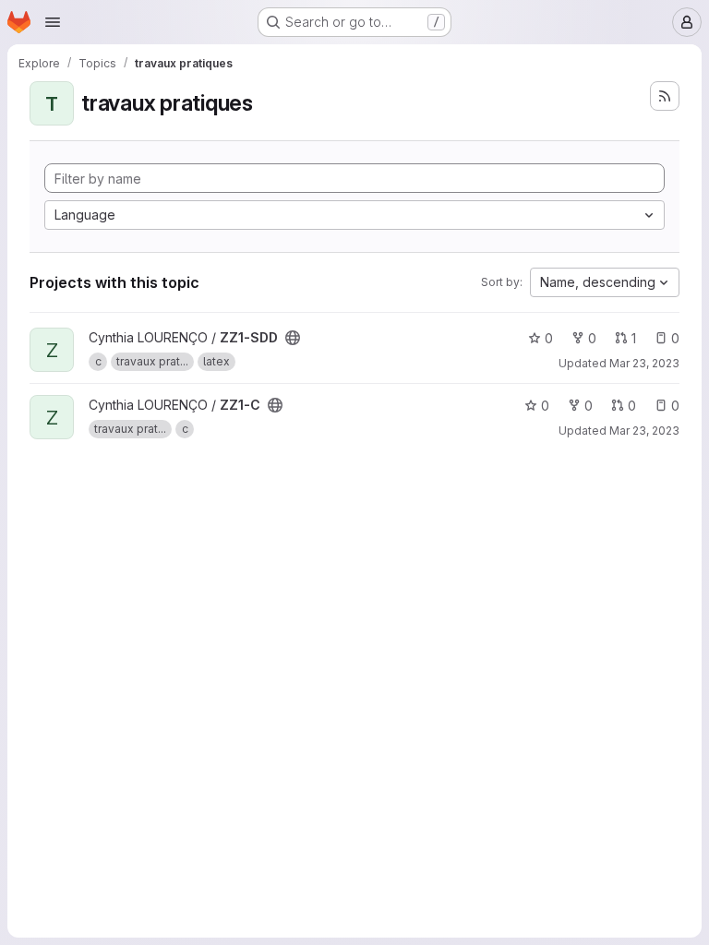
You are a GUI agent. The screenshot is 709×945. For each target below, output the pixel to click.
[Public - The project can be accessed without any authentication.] (292, 337)
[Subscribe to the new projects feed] (664, 96)
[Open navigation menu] (52, 22)
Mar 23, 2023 (644, 363)
